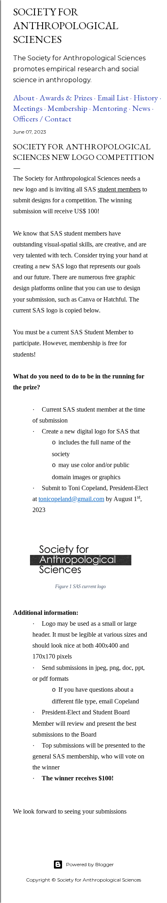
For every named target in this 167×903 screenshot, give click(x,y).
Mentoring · (111, 108)
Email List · (114, 97)
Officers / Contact (42, 118)
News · (143, 108)
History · (147, 97)
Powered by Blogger (90, 864)
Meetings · (29, 108)
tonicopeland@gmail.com (71, 498)
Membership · (69, 108)
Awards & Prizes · (67, 97)
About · (25, 97)
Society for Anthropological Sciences (65, 25)
